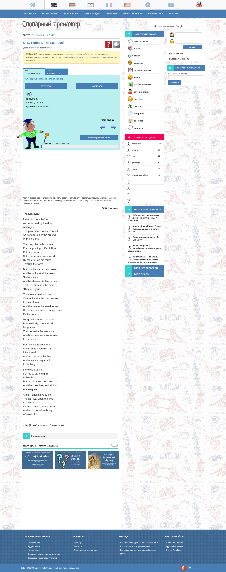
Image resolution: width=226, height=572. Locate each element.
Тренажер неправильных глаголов (44, 554)
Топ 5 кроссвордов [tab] (146, 268)
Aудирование (34, 546)
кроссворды (92, 13)
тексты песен (141, 41)
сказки (137, 106)
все (114, 445)
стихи (50, 35)
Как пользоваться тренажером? (135, 546)
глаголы (111, 13)
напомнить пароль (179, 59)
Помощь (78, 542)
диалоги (138, 128)
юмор (137, 77)
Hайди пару (33, 550)
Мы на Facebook (174, 550)
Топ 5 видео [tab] (141, 274)
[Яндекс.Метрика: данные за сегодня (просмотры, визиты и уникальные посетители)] (196, 568)
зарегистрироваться (72, 54)
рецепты (138, 63)
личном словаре (93, 57)
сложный (35, 48)
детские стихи (141, 92)
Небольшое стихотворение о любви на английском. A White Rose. (144, 218)
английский (38, 35)
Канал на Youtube (174, 542)
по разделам (71, 13)
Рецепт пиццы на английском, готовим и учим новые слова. (144, 248)
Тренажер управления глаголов (42, 558)
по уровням (49, 13)
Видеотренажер (132, 13)
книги (137, 48)
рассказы (139, 121)
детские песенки (143, 70)
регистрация (176, 53)
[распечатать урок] (116, 44)
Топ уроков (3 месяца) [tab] (148, 209)
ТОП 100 (173, 13)
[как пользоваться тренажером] (108, 44)
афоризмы (139, 113)
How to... (138, 99)
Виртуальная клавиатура (85, 550)
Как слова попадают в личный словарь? (139, 542)
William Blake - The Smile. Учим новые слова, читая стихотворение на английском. (143, 259)
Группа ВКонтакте (174, 546)
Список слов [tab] (35, 436)
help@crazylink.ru (49, 568)
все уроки (30, 13)
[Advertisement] (71, 173)
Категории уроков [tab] (145, 34)
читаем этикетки (143, 84)
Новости (78, 546)
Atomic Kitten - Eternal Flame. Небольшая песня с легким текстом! (144, 229)
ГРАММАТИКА (155, 13)
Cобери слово (34, 542)
